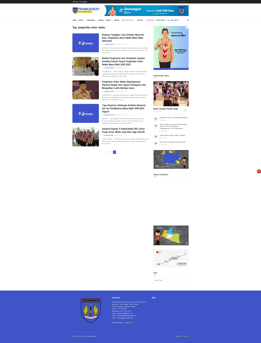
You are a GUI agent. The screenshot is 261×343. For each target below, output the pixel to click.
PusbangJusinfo (109, 44)
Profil (81, 20)
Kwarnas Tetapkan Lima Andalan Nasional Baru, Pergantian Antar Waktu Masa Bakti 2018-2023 (123, 38)
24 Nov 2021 (120, 115)
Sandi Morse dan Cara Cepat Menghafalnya (173, 118)
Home (74, 20)
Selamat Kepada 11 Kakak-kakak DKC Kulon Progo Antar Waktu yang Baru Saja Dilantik (123, 130)
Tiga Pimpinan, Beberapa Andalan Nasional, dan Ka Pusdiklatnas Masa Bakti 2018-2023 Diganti (124, 108)
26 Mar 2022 (120, 68)
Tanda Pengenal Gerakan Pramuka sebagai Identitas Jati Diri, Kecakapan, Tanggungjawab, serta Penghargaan (173, 126)
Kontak (186, 336)
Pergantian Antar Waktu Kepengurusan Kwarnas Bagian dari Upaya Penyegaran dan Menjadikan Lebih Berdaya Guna (124, 85)
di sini (131, 323)
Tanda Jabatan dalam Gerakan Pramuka (172, 135)
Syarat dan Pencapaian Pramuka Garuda (172, 142)
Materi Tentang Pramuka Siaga (165, 109)
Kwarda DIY (81, 336)
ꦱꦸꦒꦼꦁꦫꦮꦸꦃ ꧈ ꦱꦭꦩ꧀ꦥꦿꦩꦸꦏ (79, 2)
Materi (116, 20)
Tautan (139, 20)
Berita (108, 20)
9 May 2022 (119, 44)
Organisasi (91, 20)
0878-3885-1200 (125, 311)
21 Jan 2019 (119, 135)
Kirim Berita (178, 336)
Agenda (101, 20)
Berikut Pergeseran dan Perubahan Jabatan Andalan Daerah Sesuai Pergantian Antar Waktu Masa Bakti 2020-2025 (123, 61)
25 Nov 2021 (120, 91)
